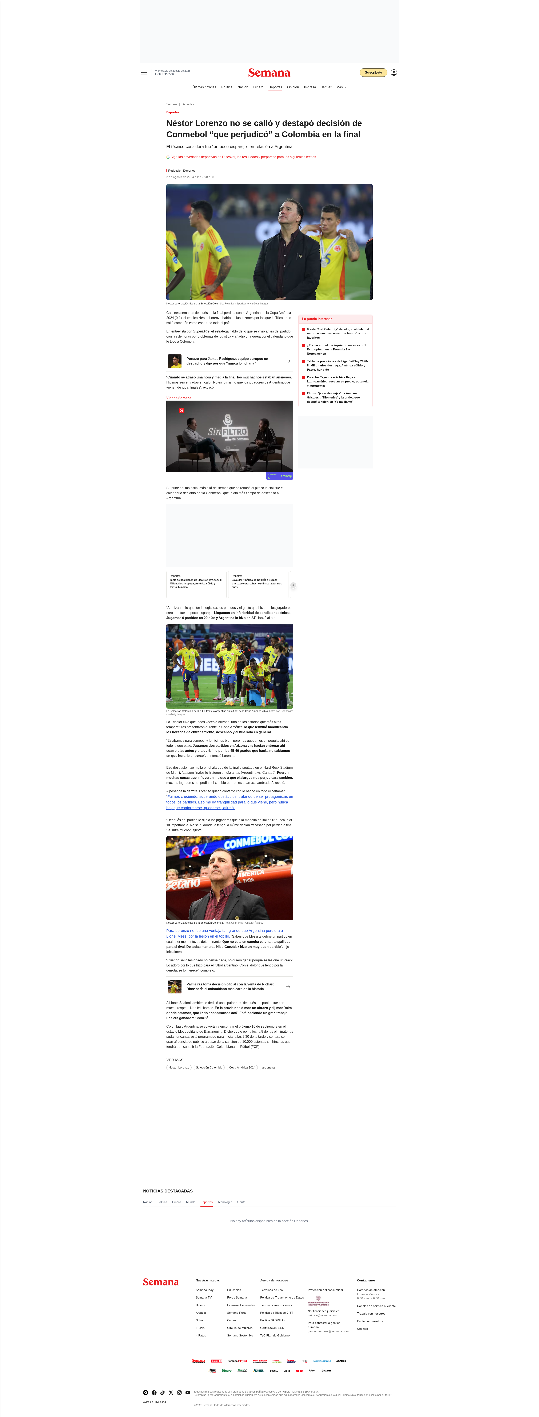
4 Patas (201, 1335)
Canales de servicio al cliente (376, 1306)
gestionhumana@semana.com (328, 1331)
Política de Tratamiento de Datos (282, 1297)
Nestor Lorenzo (179, 1067)
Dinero (200, 1305)
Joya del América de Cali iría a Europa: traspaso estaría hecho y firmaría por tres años (257, 584)
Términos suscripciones (276, 1305)
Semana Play (204, 1290)
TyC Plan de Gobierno (275, 1335)
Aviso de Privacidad (159, 1402)
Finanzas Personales (241, 1305)
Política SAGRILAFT (273, 1320)
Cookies (362, 1328)
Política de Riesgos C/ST (276, 1312)
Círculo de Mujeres (239, 1328)
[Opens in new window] (154, 1392)
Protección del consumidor (325, 1290)
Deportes (188, 104)
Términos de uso (271, 1290)
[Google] (145, 1392)
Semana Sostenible (240, 1335)
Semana (171, 104)
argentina (268, 1067)
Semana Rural (236, 1312)
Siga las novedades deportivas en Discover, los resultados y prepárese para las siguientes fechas (243, 157)
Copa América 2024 (242, 1067)
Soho (199, 1320)
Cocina (231, 1320)
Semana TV (204, 1297)
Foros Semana (237, 1297)
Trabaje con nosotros (371, 1313)
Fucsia (200, 1328)
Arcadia (201, 1312)
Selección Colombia (209, 1067)
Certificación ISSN (272, 1328)
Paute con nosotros (370, 1321)
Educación (234, 1290)
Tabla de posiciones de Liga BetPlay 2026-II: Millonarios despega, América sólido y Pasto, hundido (196, 584)
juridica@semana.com (323, 1315)
